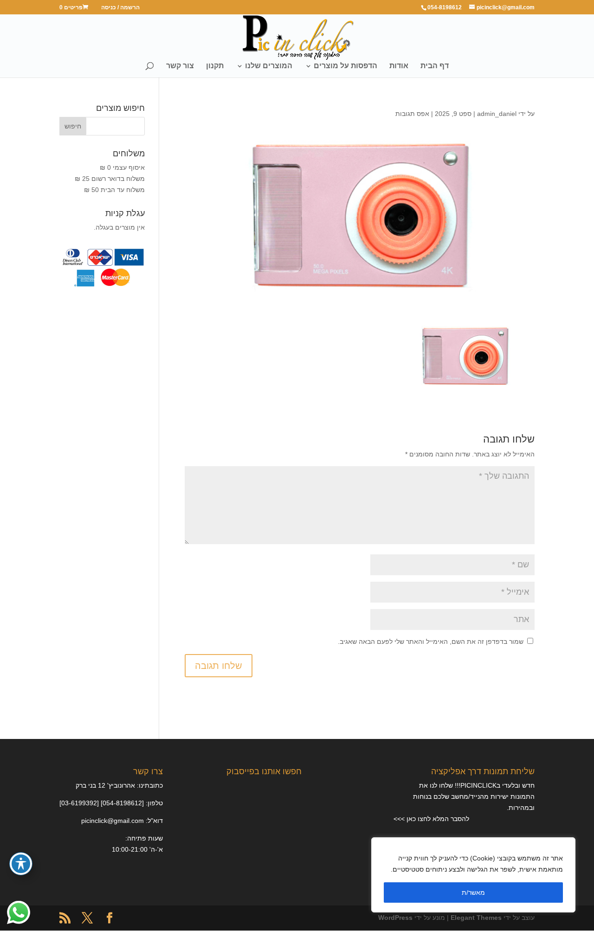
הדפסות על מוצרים (345, 66)
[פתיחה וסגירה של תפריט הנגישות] (21, 864)
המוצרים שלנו (268, 66)
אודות (398, 66)
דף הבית (434, 66)
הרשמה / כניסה (120, 8)
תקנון (215, 66)
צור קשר (180, 66)
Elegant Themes (476, 917)
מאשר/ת (473, 892)
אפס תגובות (412, 113)
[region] (473, 874)
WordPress (395, 917)
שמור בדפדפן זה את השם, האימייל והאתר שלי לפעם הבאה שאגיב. (430, 641)
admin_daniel (497, 113)
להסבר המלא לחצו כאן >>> (431, 818)
